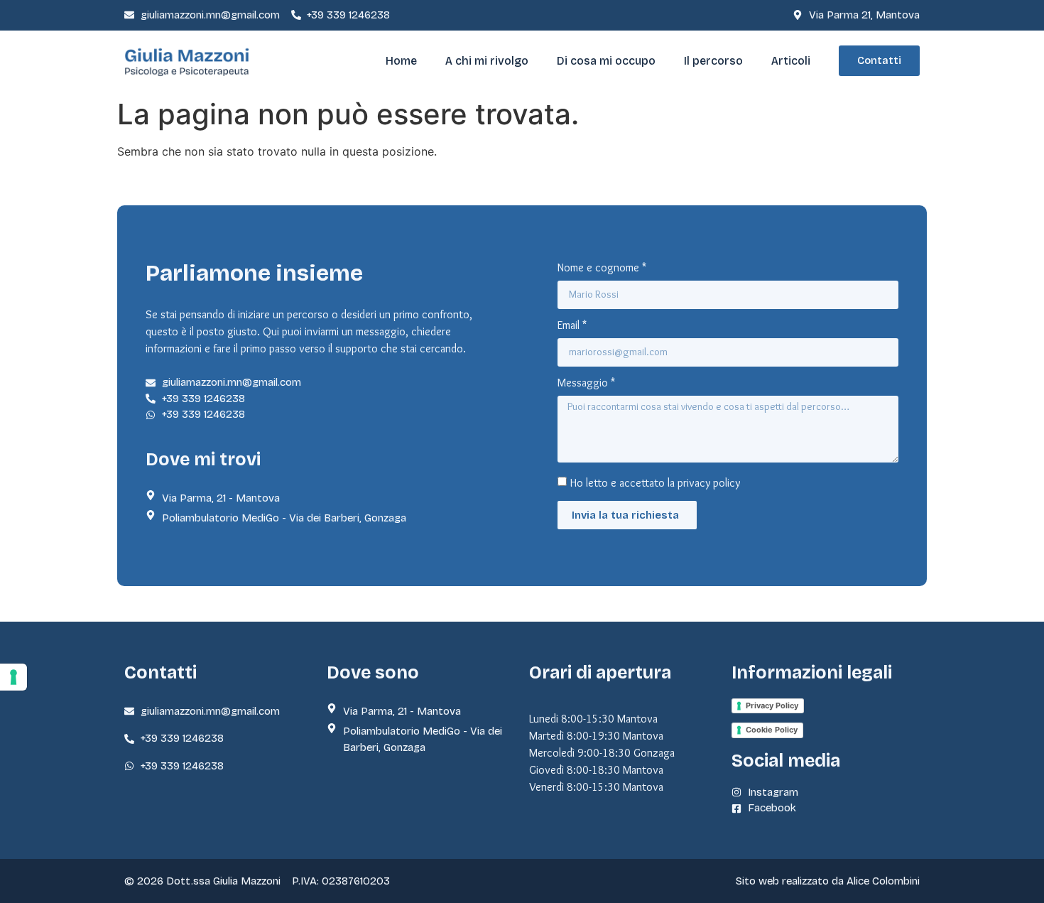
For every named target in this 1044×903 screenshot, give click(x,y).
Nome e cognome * (602, 268)
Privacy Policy (772, 705)
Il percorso (713, 60)
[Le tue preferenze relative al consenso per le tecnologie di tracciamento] (13, 677)
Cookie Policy (772, 730)
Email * (572, 326)
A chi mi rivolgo (486, 60)
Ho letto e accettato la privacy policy (655, 483)
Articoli (790, 60)
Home (401, 60)
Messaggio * (586, 383)
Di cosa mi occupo (606, 60)
